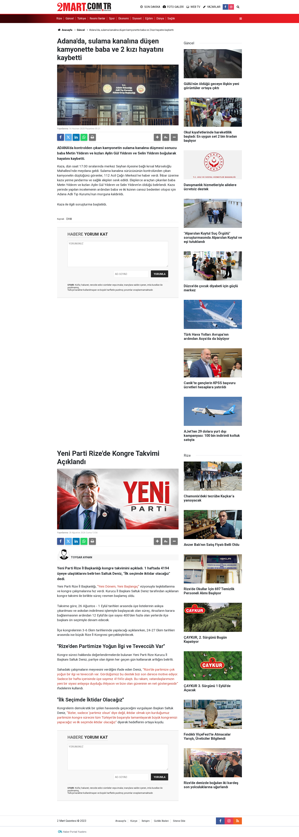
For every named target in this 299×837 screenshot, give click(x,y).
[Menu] (241, 18)
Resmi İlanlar (97, 18)
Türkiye (81, 18)
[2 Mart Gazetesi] (84, 6)
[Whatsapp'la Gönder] (83, 137)
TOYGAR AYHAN (81, 557)
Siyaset (137, 18)
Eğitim (149, 18)
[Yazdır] (92, 137)
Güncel (70, 18)
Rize (59, 18)
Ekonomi (123, 18)
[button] (157, 137)
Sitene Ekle (179, 821)
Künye (133, 821)
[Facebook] (60, 137)
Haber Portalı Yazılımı (74, 831)
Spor (112, 18)
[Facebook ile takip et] (225, 7)
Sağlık (171, 18)
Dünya (160, 18)
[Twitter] (68, 137)
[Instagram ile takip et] (231, 7)
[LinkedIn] (76, 137)
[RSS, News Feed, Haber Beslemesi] (237, 820)
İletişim (146, 821)
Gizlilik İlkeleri (161, 821)
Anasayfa (66, 30)
